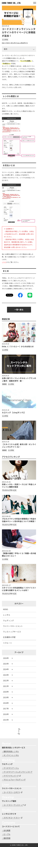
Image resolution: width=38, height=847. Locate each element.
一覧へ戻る (19, 310)
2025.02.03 (19, 553)
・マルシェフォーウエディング (14, 779)
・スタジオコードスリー (11, 818)
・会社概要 (6, 830)
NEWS (4, 384)
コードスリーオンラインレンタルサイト (15, 43)
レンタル (5, 39)
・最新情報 (6, 838)
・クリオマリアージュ (10, 768)
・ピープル (6, 834)
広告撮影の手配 (9, 637)
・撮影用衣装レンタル (10, 751)
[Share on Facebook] (20, 295)
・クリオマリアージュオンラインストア (17, 772)
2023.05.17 (19, 587)
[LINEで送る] (29, 295)
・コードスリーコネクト (11, 792)
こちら (4, 262)
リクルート (7, 643)
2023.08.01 (19, 519)
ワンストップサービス (9, 490)
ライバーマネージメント (13, 626)
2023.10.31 (19, 484)
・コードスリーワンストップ (13, 805)
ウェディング (8, 620)
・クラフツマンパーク (10, 776)
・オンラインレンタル (10, 755)
